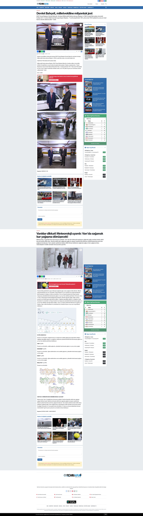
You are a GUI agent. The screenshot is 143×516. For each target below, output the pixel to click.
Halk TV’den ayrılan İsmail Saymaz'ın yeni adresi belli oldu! (100, 44)
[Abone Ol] (81, 51)
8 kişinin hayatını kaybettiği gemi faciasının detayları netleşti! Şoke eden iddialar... (44, 201)
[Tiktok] (74, 491)
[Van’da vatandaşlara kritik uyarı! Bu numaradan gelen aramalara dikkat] (75, 422)
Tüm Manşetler (58, 497)
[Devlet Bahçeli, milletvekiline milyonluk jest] (59, 36)
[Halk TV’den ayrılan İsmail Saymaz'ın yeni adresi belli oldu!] (75, 182)
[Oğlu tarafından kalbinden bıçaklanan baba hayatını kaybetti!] (60, 435)
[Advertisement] (95, 69)
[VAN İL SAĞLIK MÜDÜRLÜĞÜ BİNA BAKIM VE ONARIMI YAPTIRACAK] (90, 29)
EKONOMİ (47, 7)
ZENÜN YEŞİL (40, 53)
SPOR (56, 7)
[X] (68, 491)
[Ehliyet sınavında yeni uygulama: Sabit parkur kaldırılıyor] (44, 435)
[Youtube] (72, 491)
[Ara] (106, 4)
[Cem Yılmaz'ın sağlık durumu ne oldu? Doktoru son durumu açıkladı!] (60, 422)
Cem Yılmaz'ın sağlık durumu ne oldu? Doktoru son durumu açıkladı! (59, 428)
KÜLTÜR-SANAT (83, 7)
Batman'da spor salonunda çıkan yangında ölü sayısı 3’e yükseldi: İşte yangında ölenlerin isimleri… (75, 201)
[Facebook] (66, 491)
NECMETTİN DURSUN (41, 278)
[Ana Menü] (106, 7)
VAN (37, 7)
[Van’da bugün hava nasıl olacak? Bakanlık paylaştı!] (75, 435)
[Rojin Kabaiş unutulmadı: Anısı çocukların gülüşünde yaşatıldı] (60, 182)
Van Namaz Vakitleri (77, 494)
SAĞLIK (64, 7)
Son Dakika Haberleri (77, 497)
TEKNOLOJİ (70, 7)
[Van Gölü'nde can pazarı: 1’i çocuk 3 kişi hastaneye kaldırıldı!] (44, 422)
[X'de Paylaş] (40, 51)
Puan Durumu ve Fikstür (42, 497)
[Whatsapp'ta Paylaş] (42, 51)
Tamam (105, 514)
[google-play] (71, 501)
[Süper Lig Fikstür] (105, 147)
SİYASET (60, 7)
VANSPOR (41, 7)
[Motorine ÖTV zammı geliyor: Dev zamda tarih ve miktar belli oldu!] (101, 51)
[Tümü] (105, 24)
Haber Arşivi (93, 497)
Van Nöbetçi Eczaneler (42, 494)
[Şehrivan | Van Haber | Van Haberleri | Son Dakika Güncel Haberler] (42, 4)
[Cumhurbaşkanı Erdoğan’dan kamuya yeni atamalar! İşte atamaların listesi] (60, 195)
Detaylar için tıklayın (95, 143)
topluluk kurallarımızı (47, 223)
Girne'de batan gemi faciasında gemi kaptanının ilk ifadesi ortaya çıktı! (44, 188)
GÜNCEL (52, 7)
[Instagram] (70, 491)
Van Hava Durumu (59, 494)
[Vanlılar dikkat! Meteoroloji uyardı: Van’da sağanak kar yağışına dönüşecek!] (59, 261)
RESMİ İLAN (76, 7)
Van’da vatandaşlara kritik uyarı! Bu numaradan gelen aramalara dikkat (74, 428)
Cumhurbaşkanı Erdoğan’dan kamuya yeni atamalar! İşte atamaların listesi (59, 201)
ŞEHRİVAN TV (91, 7)
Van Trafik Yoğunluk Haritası (96, 494)
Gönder (40, 219)
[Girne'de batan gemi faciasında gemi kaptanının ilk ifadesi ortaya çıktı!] (44, 182)
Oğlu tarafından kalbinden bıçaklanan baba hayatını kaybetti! (58, 441)
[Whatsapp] (76, 491)
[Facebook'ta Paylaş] (37, 51)
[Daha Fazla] (44, 51)
